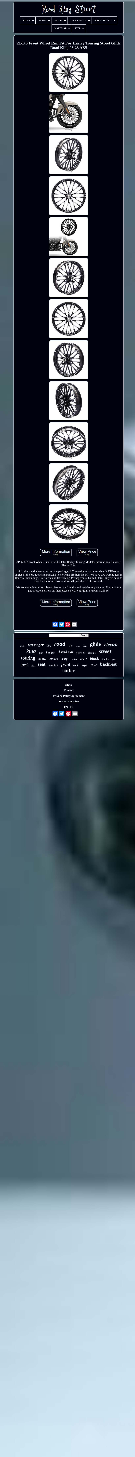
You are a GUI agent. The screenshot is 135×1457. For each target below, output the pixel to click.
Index (68, 684)
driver (53, 659)
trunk (24, 665)
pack (114, 659)
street (105, 651)
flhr (41, 652)
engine (84, 665)
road (59, 644)
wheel (83, 659)
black (94, 658)
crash (22, 646)
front (65, 664)
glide (95, 644)
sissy (65, 659)
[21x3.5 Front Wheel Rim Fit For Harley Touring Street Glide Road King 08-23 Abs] (68, 73)
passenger (36, 645)
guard (78, 646)
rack (76, 665)
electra (111, 644)
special (80, 652)
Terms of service (69, 701)
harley (68, 670)
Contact (69, 690)
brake (74, 659)
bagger (50, 652)
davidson (65, 652)
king (31, 651)
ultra (49, 646)
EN (66, 707)
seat (41, 664)
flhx (33, 666)
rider (85, 646)
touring (28, 658)
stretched (53, 665)
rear (94, 665)
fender (105, 659)
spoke (42, 658)
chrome (92, 652)
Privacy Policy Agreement (69, 695)
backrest (108, 664)
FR (71, 707)
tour (70, 646)
